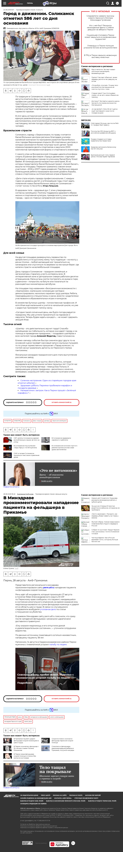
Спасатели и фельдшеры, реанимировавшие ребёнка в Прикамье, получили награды (63, 748)
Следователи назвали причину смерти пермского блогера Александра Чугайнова (100, 18)
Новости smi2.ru (11, 487)
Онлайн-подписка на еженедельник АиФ (36, 798)
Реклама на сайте (60, 795)
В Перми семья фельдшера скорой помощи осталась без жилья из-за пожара (25, 756)
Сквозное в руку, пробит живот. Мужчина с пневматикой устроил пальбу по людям (45, 676)
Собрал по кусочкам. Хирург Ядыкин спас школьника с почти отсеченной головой (105, 532)
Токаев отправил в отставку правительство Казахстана (101, 140)
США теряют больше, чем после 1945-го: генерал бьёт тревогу (105, 124)
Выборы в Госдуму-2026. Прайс (31, 801)
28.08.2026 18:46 (9, 494)
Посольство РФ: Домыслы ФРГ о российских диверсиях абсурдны (103, 132)
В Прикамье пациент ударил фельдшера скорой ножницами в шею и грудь (26, 740)
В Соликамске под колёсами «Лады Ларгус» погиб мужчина (25, 447)
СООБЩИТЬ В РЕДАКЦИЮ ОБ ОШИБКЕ (33, 804)
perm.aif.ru (48, 587)
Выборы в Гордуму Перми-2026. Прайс (102, 801)
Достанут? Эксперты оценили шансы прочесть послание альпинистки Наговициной (105, 103)
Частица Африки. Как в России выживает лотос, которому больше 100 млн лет (105, 539)
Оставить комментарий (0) (61, 402)
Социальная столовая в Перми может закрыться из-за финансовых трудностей (100, 37)
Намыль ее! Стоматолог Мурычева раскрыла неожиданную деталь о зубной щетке (104, 500)
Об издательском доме (29, 795)
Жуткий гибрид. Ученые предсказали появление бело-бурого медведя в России (106, 524)
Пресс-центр (45, 795)
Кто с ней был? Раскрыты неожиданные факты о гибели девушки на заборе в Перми (100, 28)
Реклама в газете (75, 795)
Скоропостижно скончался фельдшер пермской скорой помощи (62, 740)
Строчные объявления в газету (86, 798)
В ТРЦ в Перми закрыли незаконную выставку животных (100, 56)
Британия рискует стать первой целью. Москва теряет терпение (103, 156)
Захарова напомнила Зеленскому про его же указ (103, 148)
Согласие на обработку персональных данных (35, 824)
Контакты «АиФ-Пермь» (63, 798)
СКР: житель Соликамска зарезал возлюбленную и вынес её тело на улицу (26, 440)
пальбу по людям (58, 644)
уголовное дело (48, 609)
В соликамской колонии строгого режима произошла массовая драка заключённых (64, 447)
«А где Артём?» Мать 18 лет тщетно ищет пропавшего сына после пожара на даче (105, 111)
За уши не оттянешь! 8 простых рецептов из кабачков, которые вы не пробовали (106, 508)
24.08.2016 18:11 (8, 10)
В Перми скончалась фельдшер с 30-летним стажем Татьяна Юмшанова (26, 748)
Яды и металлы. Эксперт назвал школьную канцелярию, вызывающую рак (103, 71)
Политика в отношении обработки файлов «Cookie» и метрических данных (44, 827)
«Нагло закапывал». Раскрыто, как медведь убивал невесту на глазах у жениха (105, 516)
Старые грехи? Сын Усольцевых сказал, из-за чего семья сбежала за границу (105, 95)
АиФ (48, 85)
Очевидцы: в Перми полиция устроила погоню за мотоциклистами (100, 47)
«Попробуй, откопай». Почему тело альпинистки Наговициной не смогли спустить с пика (105, 87)
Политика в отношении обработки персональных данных (38, 826)
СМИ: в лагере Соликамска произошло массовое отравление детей (26, 455)
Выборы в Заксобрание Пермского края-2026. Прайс (65, 801)
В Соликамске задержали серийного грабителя (61, 439)
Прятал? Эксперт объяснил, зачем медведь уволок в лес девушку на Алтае (104, 79)
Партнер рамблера (41, 843)
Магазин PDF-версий (93, 795)
